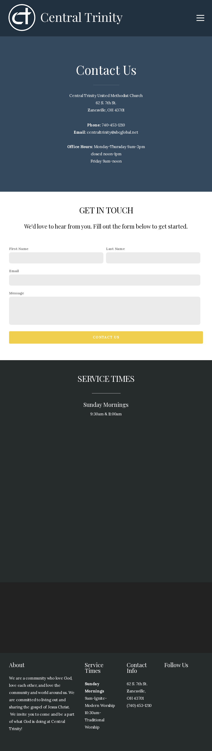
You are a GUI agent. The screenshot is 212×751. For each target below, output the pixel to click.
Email (14, 271)
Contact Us (106, 337)
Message (16, 293)
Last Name (115, 248)
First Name (18, 248)
